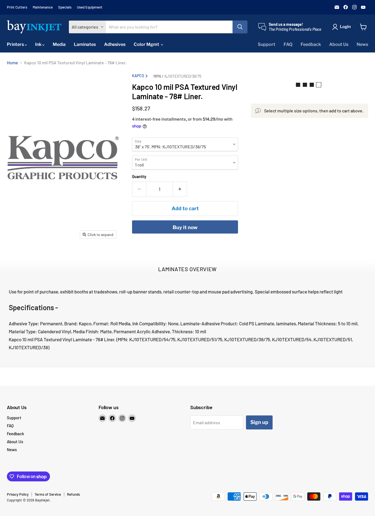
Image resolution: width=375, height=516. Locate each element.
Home (12, 62)
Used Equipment (89, 7)
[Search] (240, 27)
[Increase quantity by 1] (180, 189)
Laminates (85, 44)
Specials (64, 7)
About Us (338, 44)
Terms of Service (48, 494)
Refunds (73, 494)
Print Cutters (17, 7)
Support (266, 44)
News (362, 44)
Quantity (139, 176)
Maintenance (43, 7)
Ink (38, 44)
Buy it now (185, 227)
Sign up (259, 422)
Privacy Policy (18, 494)
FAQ (288, 44)
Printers (16, 44)
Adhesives (114, 44)
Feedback (311, 44)
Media (59, 44)
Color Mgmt (147, 44)
